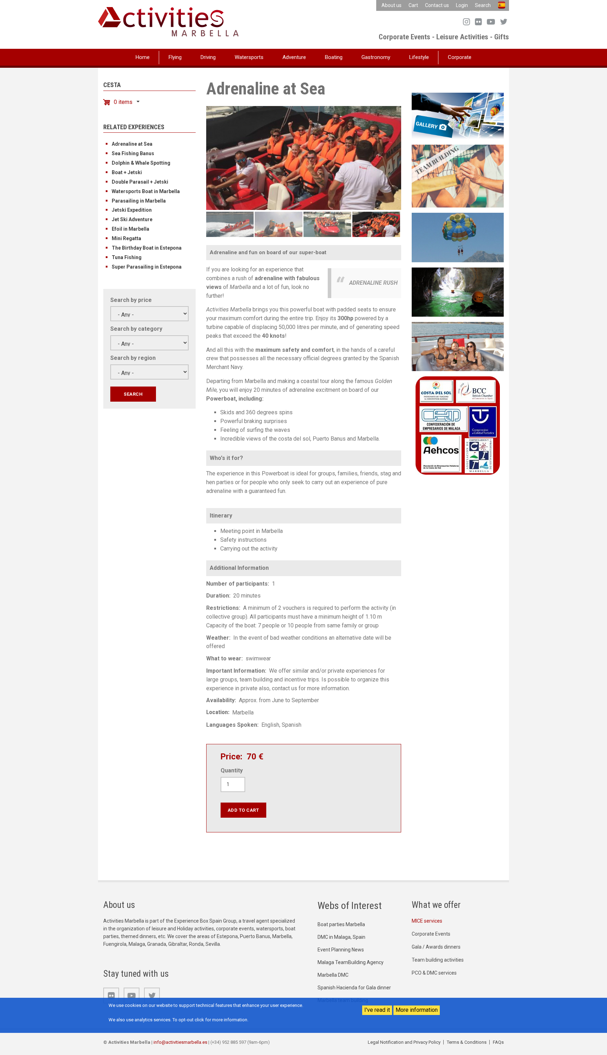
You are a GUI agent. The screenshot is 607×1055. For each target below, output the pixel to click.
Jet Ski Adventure (132, 219)
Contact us (437, 5)
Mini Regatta (126, 238)
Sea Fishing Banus (133, 153)
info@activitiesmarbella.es (180, 1042)
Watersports (249, 57)
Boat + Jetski (127, 172)
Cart (413, 5)
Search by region (133, 358)
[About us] (458, 425)
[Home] (168, 21)
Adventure (294, 57)
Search (483, 5)
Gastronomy (375, 57)
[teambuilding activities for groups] (458, 175)
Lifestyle (419, 57)
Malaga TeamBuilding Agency (351, 962)
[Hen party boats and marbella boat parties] (458, 346)
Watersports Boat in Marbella (146, 191)
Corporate (459, 57)
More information (417, 1010)
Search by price (131, 300)
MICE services (427, 921)
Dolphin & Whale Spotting (141, 163)
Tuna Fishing (127, 257)
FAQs (498, 1042)
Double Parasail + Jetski (140, 182)
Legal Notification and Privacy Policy (404, 1042)
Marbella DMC (333, 975)
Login (462, 5)
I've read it (377, 1010)
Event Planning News (341, 949)
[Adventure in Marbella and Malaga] (458, 291)
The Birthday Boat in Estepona (147, 248)
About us (391, 5)
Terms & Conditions (467, 1042)
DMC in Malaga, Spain (341, 937)
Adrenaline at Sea (132, 144)
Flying (175, 57)
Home (143, 57)
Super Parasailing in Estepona (147, 267)
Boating (333, 57)
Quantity (232, 770)
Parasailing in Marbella (139, 201)
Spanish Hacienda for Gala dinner (354, 987)
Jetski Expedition (132, 210)
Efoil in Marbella (130, 229)
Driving (208, 57)
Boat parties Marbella (341, 924)
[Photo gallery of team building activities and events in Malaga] (458, 115)
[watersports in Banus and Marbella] (458, 237)
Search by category (136, 328)
